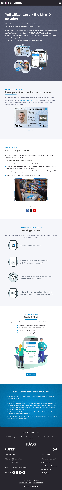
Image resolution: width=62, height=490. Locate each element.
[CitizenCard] (11, 3)
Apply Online (31, 374)
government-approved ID (26, 100)
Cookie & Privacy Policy (25, 482)
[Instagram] (20, 472)
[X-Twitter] (17, 472)
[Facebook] (13, 472)
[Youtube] (23, 472)
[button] (60, 3)
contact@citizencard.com (19, 467)
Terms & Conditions (38, 482)
